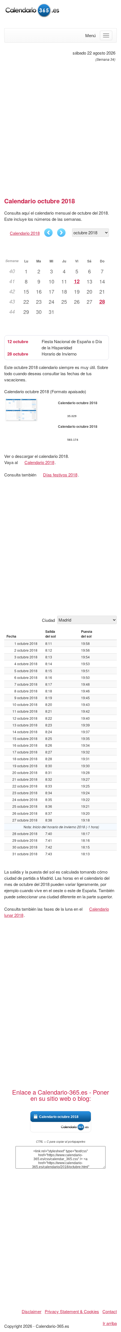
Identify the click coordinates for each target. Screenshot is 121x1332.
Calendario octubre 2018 (59, 1117)
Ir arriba (110, 1323)
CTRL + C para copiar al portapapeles (60, 1142)
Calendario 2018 (25, 233)
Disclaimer (31, 1311)
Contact (109, 1311)
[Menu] (106, 35)
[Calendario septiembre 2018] (48, 232)
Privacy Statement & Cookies (72, 1311)
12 (77, 281)
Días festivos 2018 (60, 475)
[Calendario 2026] (32, 9)
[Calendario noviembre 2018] (61, 232)
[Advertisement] (60, 127)
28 (102, 301)
